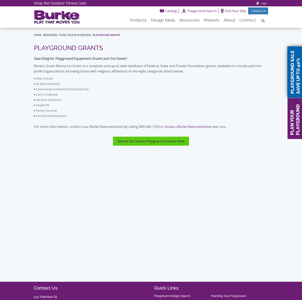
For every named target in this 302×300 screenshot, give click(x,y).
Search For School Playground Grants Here (151, 141)
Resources (50, 35)
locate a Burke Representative (188, 126)
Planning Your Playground (228, 295)
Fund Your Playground (75, 35)
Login (264, 3)
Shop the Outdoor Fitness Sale (60, 3)
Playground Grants (106, 35)
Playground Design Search (172, 295)
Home (37, 35)
